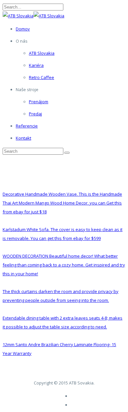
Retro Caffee (41, 77)
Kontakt (23, 138)
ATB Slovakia (41, 53)
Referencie (27, 126)
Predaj (35, 114)
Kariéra (36, 65)
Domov (23, 29)
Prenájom (38, 102)
